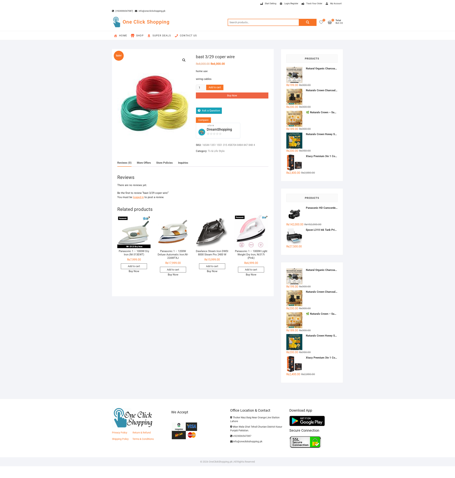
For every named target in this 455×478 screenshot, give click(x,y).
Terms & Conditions (143, 439)
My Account (336, 3)
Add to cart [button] (134, 266)
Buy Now (232, 95)
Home (123, 35)
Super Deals (161, 35)
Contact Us (188, 35)
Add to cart (215, 87)
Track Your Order (314, 3)
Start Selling (270, 3)
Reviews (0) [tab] (124, 162)
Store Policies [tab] (164, 162)
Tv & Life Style (216, 151)
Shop (140, 35)
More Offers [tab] (144, 162)
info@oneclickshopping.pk (151, 11)
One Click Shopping (146, 22)
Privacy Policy (119, 432)
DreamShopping (219, 129)
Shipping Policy (120, 439)
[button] (184, 60)
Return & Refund (142, 432)
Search (308, 22)
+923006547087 (241, 436)
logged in (138, 197)
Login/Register (291, 3)
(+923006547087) (124, 11)
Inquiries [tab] (183, 162)
